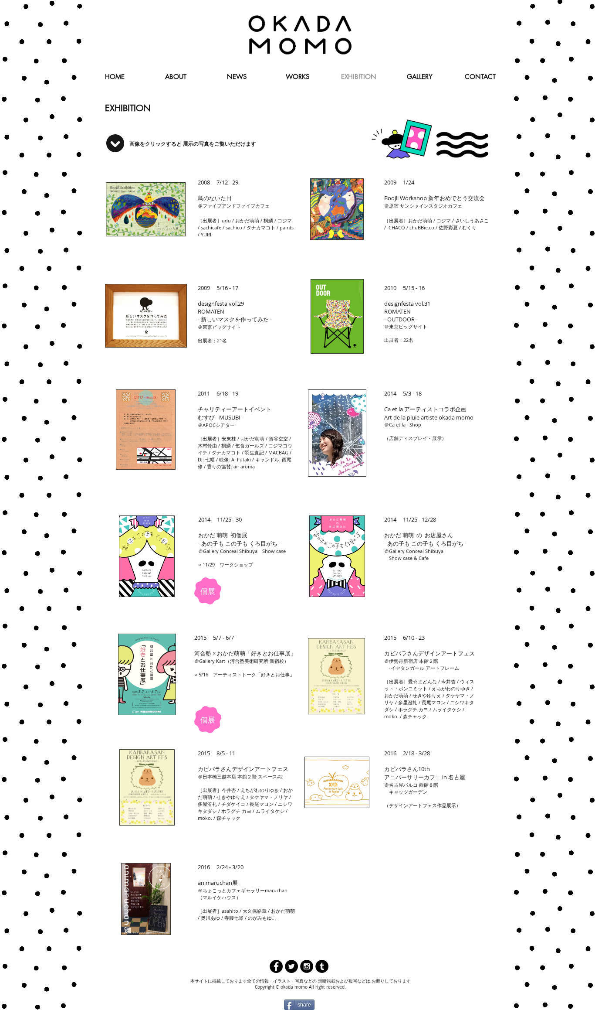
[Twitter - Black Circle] (291, 966)
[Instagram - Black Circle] (306, 966)
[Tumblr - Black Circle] (321, 966)
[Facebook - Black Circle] (276, 966)
